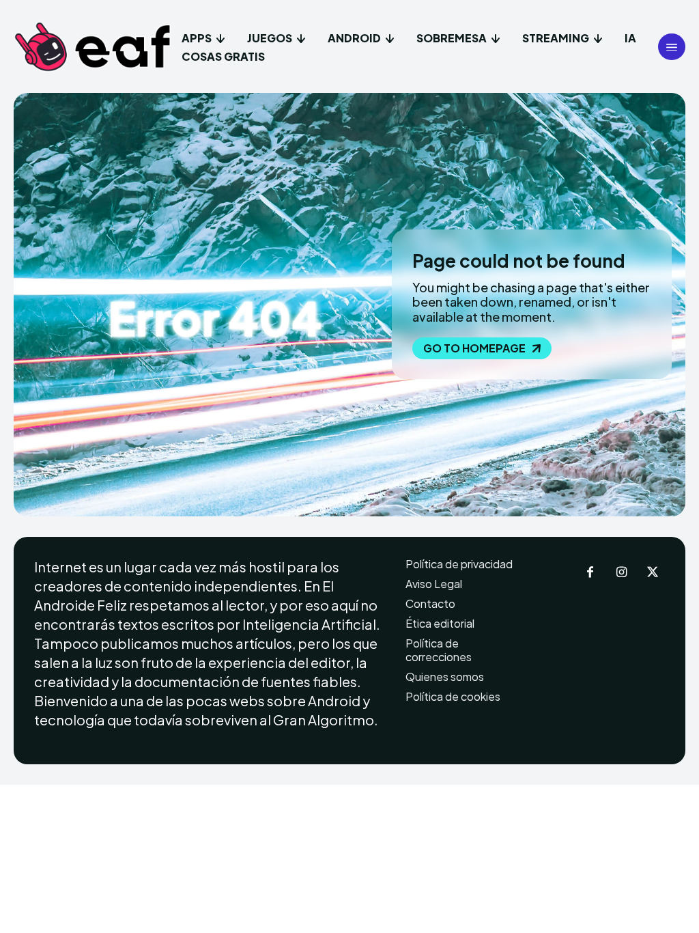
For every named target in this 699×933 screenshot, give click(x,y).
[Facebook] (589, 573)
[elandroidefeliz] (93, 46)
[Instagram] (621, 573)
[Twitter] (652, 573)
